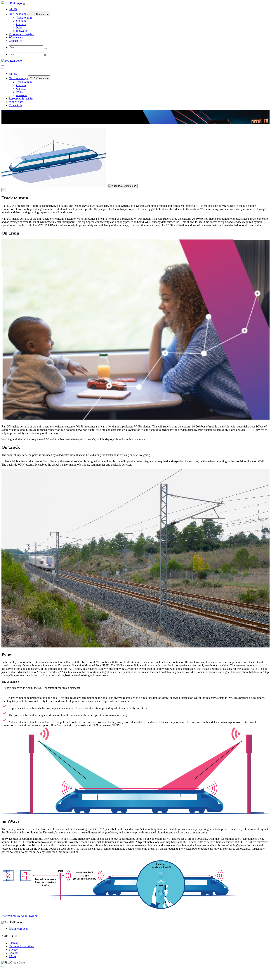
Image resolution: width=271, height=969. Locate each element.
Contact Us (15, 40)
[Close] (2, 68)
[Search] (45, 48)
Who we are (16, 37)
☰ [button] (2, 64)
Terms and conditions (21, 946)
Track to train (24, 17)
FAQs (12, 956)
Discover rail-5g (10, 915)
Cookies (13, 952)
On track (21, 24)
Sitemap (13, 943)
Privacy (13, 949)
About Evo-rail (29, 915)
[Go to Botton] (2, 966)
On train (21, 20)
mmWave (21, 30)
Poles (19, 27)
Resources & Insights (21, 34)
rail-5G (13, 9)
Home (5, 111)
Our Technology (18, 13)
